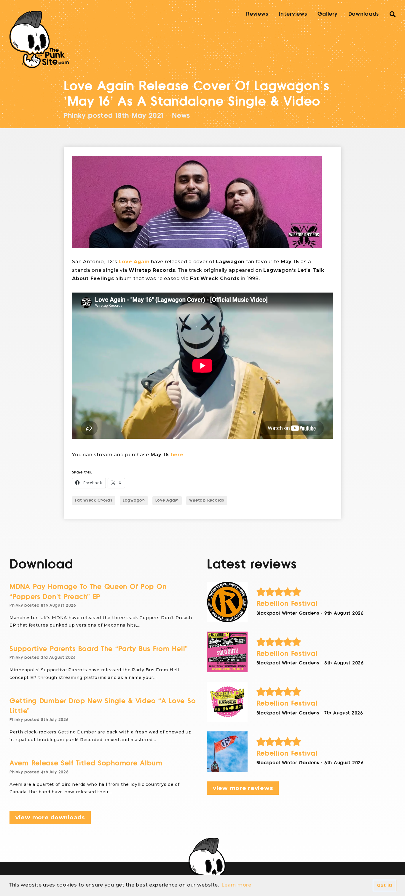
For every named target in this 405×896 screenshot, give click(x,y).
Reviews (257, 14)
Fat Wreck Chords (93, 500)
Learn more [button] (236, 885)
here (177, 454)
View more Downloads (50, 817)
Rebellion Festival (287, 604)
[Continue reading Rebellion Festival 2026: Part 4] (227, 602)
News (181, 116)
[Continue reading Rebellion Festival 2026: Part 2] (227, 702)
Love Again (134, 261)
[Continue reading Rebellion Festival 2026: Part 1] (227, 751)
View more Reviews (243, 788)
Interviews (293, 14)
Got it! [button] (385, 885)
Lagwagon (134, 500)
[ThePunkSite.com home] (39, 39)
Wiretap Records (206, 500)
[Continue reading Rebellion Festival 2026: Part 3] (227, 652)
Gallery (327, 14)
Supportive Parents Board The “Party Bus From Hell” (98, 649)
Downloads (363, 14)
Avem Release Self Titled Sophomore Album (85, 763)
